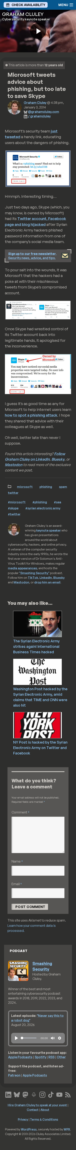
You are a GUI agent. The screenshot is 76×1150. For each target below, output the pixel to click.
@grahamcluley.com (43, 112)
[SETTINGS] (59, 1038)
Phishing (46, 487)
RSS (51, 1057)
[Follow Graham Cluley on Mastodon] (25, 1094)
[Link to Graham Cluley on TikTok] (51, 1094)
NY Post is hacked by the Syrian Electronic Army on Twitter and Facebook (40, 747)
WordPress (29, 1129)
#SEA (57, 502)
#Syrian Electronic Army (42, 508)
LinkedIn (46, 578)
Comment (20, 812)
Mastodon (13, 464)
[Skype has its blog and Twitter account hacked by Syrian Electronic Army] (38, 310)
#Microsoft (17, 502)
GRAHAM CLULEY (23, 14)
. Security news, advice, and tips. (32, 256)
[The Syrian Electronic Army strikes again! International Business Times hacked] (44, 623)
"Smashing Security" (34, 573)
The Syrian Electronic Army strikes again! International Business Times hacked (36, 646)
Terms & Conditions (44, 1119)
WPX (67, 1129)
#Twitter (14, 514)
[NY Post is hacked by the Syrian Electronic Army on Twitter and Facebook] (44, 725)
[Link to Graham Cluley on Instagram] (42, 1094)
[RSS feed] (68, 1094)
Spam (63, 487)
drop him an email (47, 582)
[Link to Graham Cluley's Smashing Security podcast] (34, 1094)
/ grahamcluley (39, 116)
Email (17, 884)
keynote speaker (48, 530)
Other (61, 1057)
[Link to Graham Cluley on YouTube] (59, 1094)
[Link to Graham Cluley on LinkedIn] (8, 1094)
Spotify (40, 1057)
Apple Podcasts (20, 1057)
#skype (13, 508)
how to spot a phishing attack (31, 415)
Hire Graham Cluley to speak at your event (37, 1105)
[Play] (16, 1038)
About (45, 1109)
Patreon (14, 1075)
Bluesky (57, 459)
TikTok (33, 578)
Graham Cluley (35, 103)
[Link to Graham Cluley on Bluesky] (17, 1094)
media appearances (22, 568)
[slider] (28, 1038)
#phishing (39, 502)
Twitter (13, 493)
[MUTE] (52, 1038)
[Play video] (38, 31)
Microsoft (25, 487)
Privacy (23, 1119)
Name (17, 861)
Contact (33, 1109)
